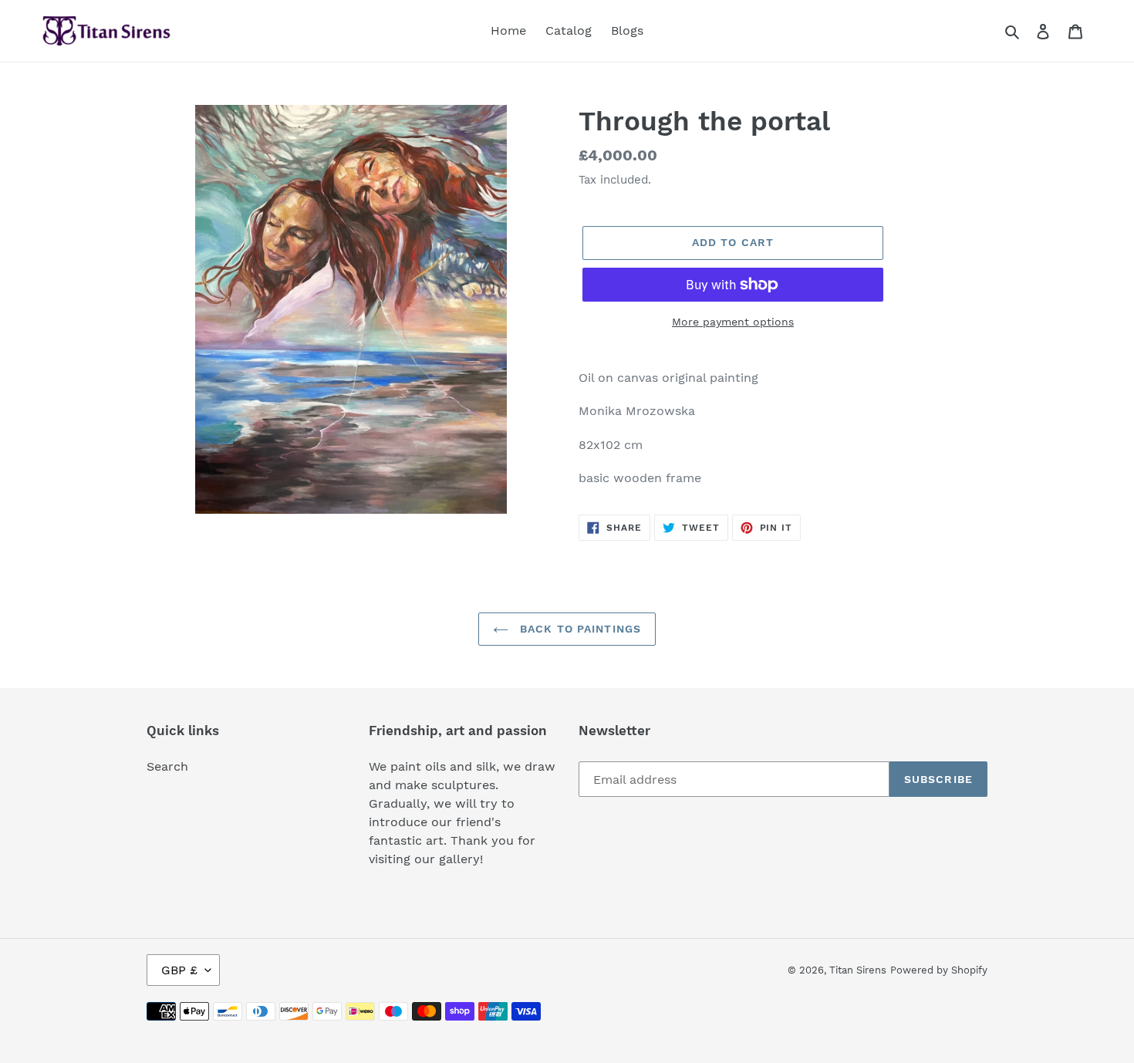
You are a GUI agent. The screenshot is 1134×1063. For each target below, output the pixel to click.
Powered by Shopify (938, 970)
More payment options (733, 322)
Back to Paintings (578, 629)
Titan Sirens (857, 970)
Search (167, 766)
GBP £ (179, 970)
